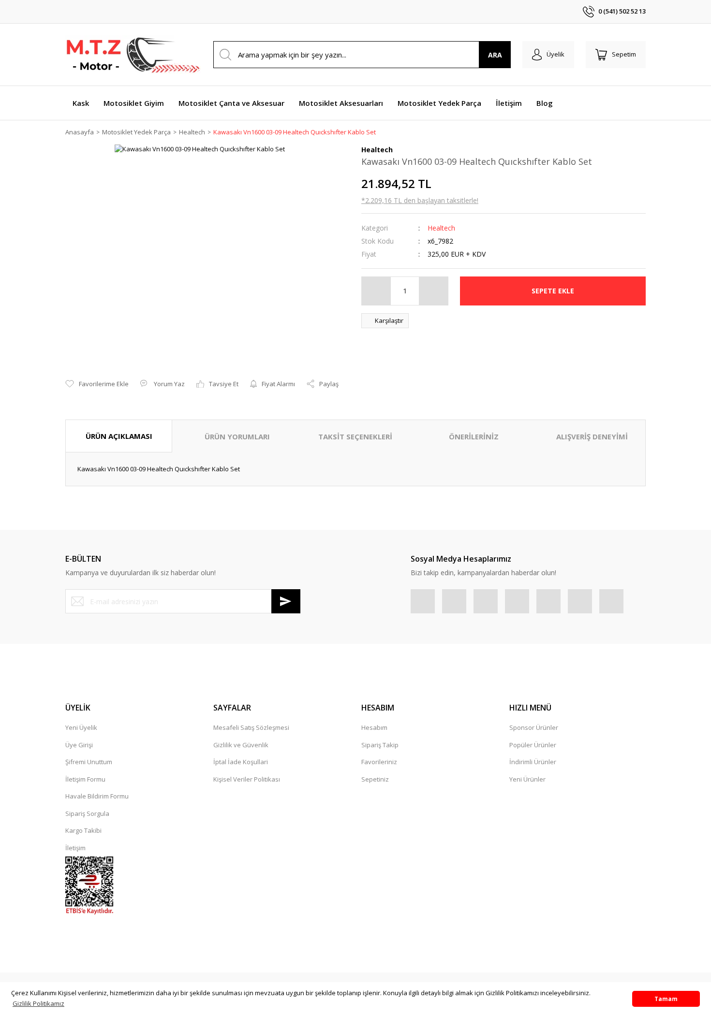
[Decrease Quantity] (376, 291)
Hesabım (374, 727)
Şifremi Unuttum (88, 761)
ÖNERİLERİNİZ (474, 436)
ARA (495, 54)
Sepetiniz (375, 779)
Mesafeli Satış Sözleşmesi (251, 727)
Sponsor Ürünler (533, 727)
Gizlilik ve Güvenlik (240, 744)
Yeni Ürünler (527, 779)
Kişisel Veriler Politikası (246, 779)
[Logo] (133, 54)
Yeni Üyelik (81, 727)
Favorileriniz (379, 761)
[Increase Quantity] (433, 291)
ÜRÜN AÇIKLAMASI (119, 436)
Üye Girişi (79, 744)
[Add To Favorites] (97, 384)
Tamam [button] (666, 998)
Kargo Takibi (83, 830)
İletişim (75, 847)
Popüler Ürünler (532, 744)
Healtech (441, 227)
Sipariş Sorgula (87, 813)
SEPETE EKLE (553, 290)
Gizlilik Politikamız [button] (38, 1003)
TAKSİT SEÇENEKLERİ (355, 436)
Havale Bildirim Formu (97, 796)
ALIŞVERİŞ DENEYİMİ (592, 436)
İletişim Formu (85, 779)
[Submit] (285, 601)
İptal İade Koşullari (240, 761)
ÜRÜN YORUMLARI (237, 436)
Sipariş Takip (380, 744)
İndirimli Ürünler (532, 761)
